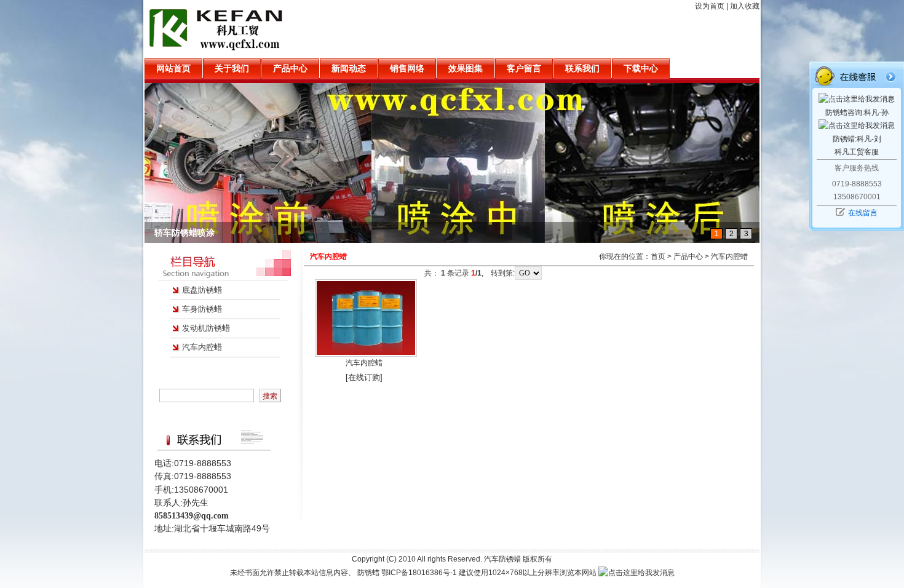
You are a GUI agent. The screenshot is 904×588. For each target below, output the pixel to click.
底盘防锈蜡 (202, 290)
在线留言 (863, 213)
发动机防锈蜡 (206, 328)
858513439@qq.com (191, 515)
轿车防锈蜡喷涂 (184, 232)
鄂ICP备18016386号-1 (419, 572)
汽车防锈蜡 (502, 559)
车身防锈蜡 (202, 309)
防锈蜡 (368, 572)
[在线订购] (364, 377)
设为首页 (709, 6)
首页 (658, 256)
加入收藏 (744, 6)
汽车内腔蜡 (202, 347)
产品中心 (688, 256)
